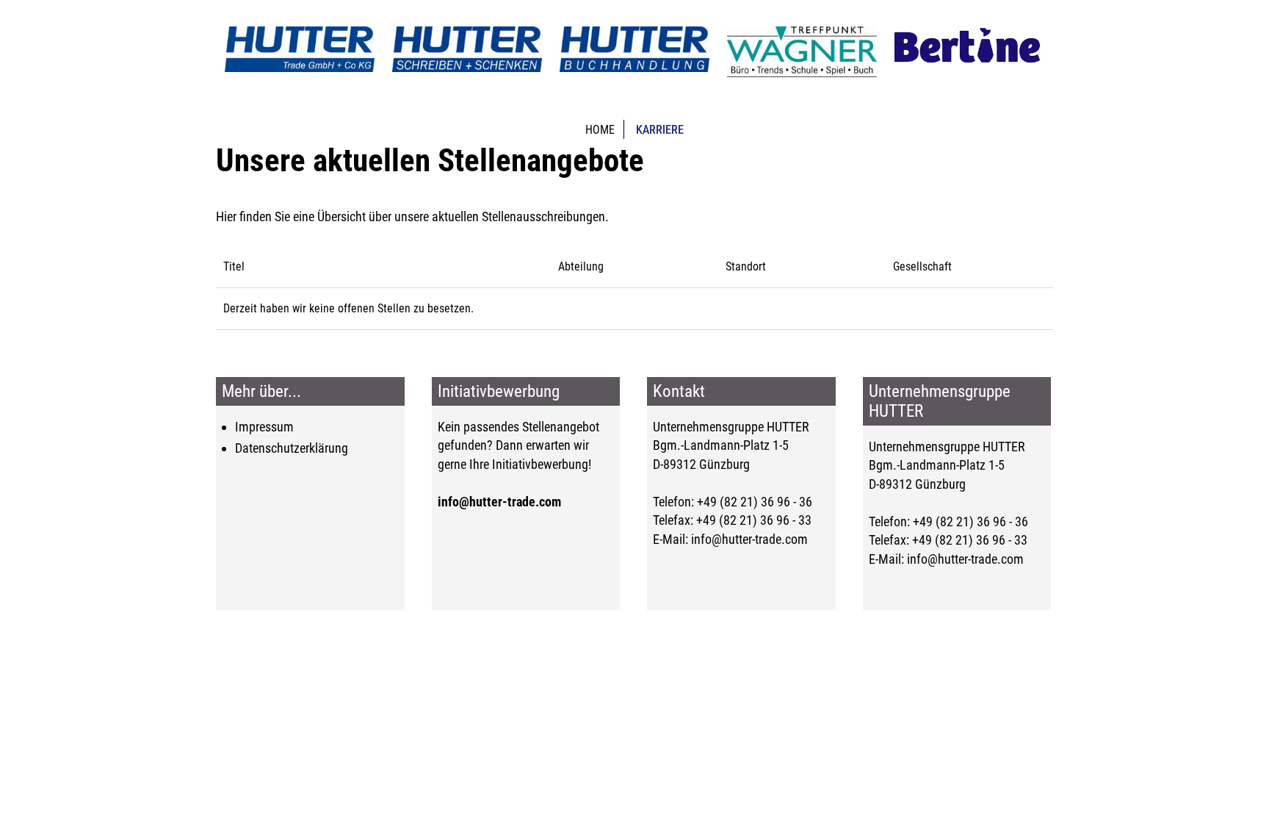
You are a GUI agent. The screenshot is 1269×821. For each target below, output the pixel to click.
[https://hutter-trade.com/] (300, 49)
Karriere (660, 130)
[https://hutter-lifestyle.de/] (634, 49)
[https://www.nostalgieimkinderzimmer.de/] (969, 47)
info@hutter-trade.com (499, 501)
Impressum (264, 426)
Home (600, 130)
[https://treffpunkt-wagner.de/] (802, 51)
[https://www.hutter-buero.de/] (467, 49)
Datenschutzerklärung (291, 448)
